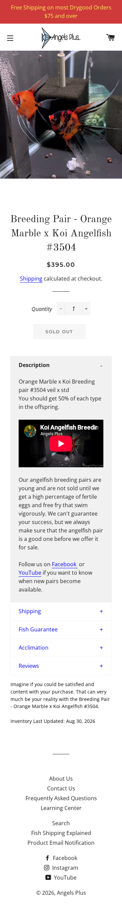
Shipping (31, 278)
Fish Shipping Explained (61, 833)
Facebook (65, 564)
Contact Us (61, 788)
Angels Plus (71, 892)
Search (61, 823)
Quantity (42, 309)
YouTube (30, 572)
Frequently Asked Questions (61, 798)
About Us (61, 778)
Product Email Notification (61, 842)
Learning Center (61, 808)
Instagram (64, 867)
